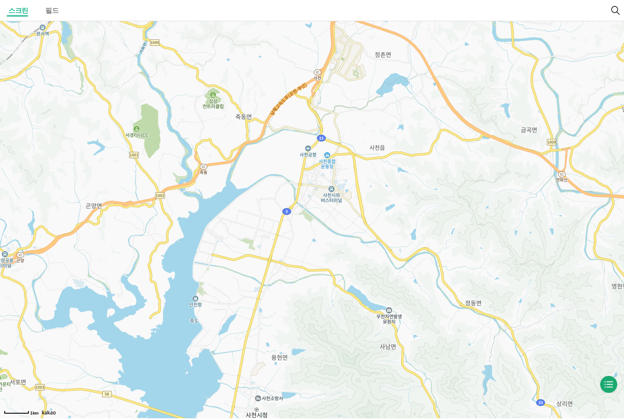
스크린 (18, 10)
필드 (52, 10)
